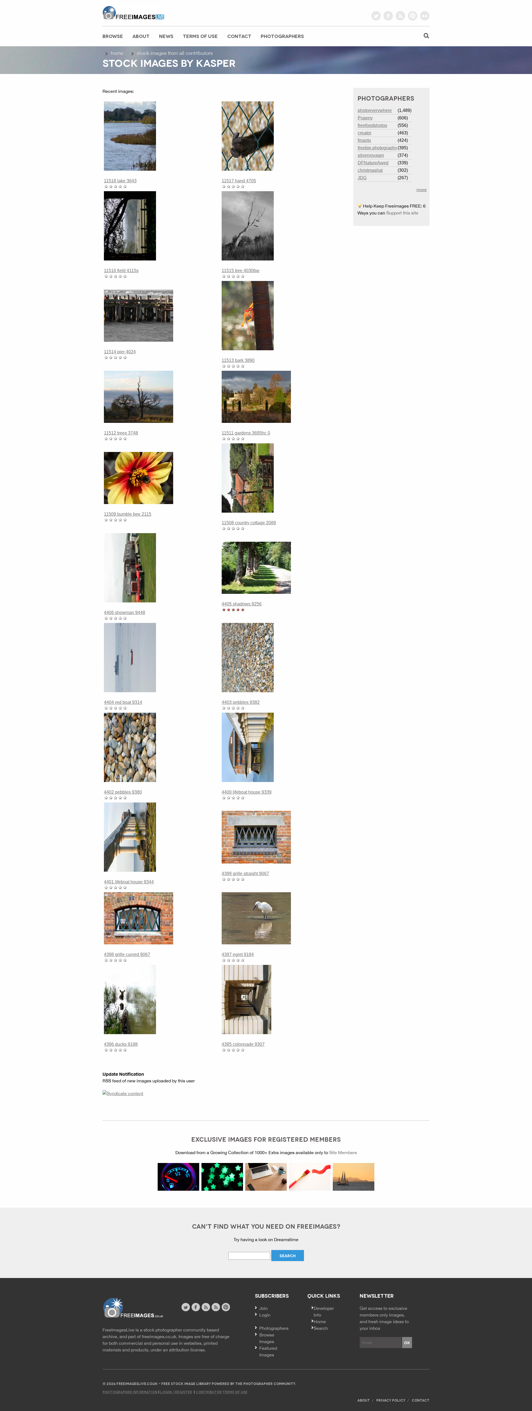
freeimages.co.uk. (159, 1336)
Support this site (402, 212)
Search (321, 1328)
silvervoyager (371, 155)
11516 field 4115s (121, 270)
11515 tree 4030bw (240, 270)
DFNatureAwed (373, 162)
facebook (388, 16)
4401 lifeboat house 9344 (129, 882)
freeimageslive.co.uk (133, 12)
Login (264, 1314)
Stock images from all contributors (175, 53)
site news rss (205, 1307)
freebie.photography (377, 147)
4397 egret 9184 (238, 954)
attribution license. (187, 1349)
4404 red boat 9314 (123, 702)
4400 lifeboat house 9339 (247, 792)
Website (133, 1307)
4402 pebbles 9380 (123, 792)
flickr (424, 16)
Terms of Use (200, 36)
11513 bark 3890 (238, 360)
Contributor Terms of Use (221, 1392)
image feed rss (215, 1307)
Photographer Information (130, 1392)
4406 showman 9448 (124, 612)
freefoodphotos (372, 125)
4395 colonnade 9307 (243, 1044)
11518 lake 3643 (120, 180)
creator (364, 133)
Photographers (282, 36)
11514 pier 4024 (120, 351)
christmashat (370, 170)
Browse (113, 36)
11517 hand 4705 (239, 180)
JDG (362, 177)
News (166, 36)
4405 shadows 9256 (242, 604)
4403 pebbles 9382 (241, 702)
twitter (376, 16)
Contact (239, 36)
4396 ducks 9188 (121, 1044)
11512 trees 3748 (121, 433)
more (421, 189)
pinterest (412, 16)
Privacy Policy (390, 1400)
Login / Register (176, 1392)
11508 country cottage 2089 (249, 522)
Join (263, 1308)
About (141, 36)
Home (117, 53)
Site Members (343, 1152)
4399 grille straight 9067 (245, 873)
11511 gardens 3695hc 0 (246, 433)
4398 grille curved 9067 (127, 954)
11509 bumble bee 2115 (127, 514)
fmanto (364, 140)
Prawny (365, 118)
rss (400, 16)
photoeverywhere (375, 110)
